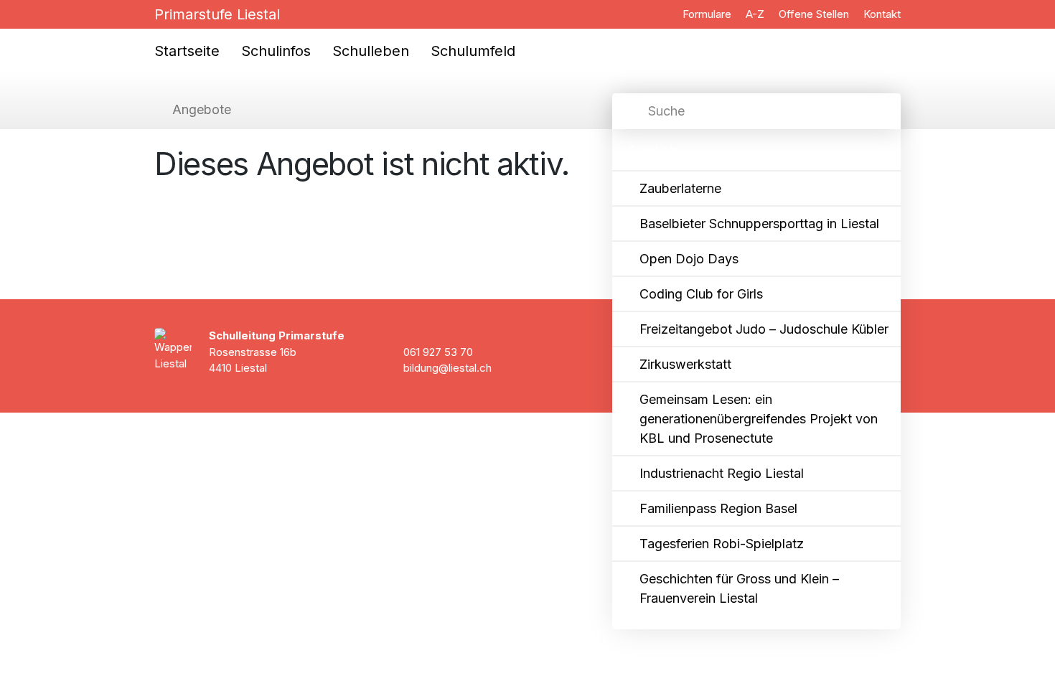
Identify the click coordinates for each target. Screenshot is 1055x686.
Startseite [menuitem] (187, 51)
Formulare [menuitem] (707, 14)
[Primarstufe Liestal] (110, 31)
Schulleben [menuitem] (370, 51)
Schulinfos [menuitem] (276, 51)
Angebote (201, 109)
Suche (666, 110)
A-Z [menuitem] (755, 14)
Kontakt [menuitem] (882, 14)
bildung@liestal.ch (447, 368)
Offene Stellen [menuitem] (814, 14)
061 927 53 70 (438, 352)
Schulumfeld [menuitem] (473, 51)
